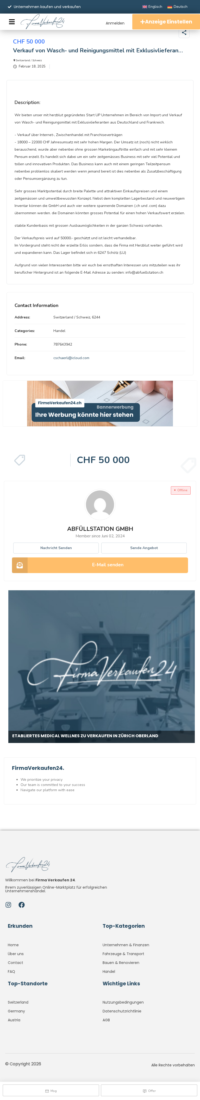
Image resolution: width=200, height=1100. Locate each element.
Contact (15, 962)
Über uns (16, 953)
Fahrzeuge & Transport (123, 953)
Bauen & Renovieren (121, 962)
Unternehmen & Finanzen (126, 945)
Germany (16, 1011)
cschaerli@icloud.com (71, 357)
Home (13, 945)
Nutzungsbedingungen (123, 1002)
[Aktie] (184, 32)
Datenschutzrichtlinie (122, 1011)
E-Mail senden (107, 565)
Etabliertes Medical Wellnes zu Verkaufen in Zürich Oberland (85, 736)
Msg (54, 1091)
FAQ (11, 971)
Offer (152, 1091)
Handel (59, 330)
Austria (14, 1020)
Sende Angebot (144, 547)
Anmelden (115, 23)
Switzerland (18, 1002)
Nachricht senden (56, 547)
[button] (187, 43)
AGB (106, 1020)
